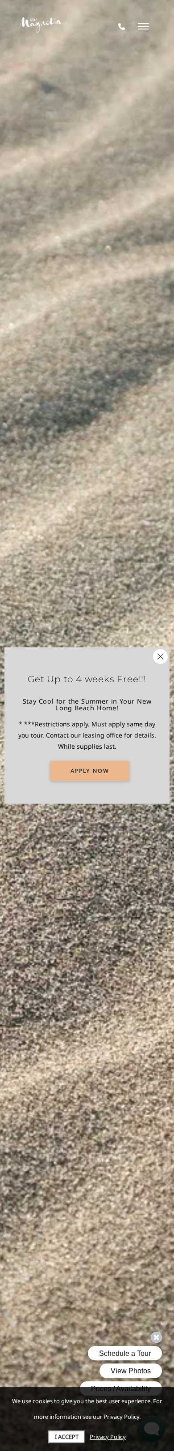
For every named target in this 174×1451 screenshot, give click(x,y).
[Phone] (121, 26)
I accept (67, 1437)
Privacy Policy (108, 1437)
